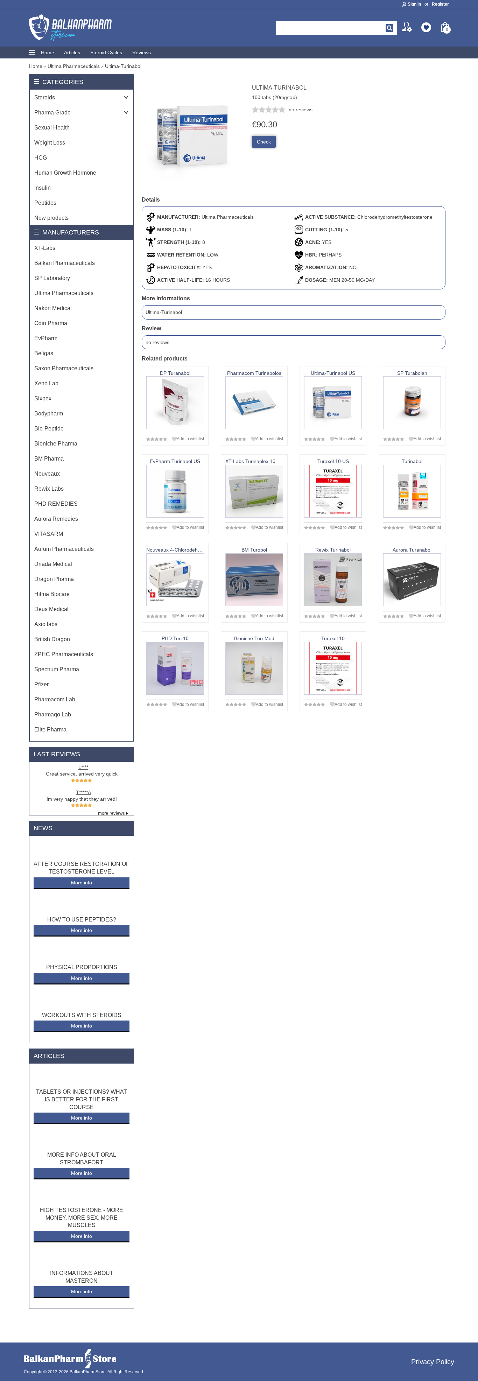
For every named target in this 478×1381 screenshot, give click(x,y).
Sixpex (42, 398)
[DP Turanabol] (175, 402)
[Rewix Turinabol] (333, 579)
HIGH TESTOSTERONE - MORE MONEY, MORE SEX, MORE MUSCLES (81, 1217)
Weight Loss (49, 143)
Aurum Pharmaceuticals (64, 549)
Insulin (42, 188)
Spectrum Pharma (56, 669)
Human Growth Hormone (65, 173)
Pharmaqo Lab (52, 714)
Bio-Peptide (49, 429)
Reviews (141, 52)
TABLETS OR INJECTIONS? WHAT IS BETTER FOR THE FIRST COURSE (81, 1099)
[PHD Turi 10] (175, 668)
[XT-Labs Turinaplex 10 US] (254, 491)
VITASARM (48, 534)
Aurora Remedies (56, 519)
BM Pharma (49, 459)
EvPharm (45, 338)
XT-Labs (44, 248)
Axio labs (45, 624)
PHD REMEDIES (56, 504)
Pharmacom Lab (54, 699)
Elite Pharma (50, 729)
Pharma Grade (52, 112)
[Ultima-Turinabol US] (333, 402)
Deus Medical (51, 609)
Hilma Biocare (52, 594)
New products (51, 218)
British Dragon (52, 639)
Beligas (43, 353)
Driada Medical (53, 564)
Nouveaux (47, 474)
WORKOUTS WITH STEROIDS (81, 1015)
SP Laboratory (52, 278)
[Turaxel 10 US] (333, 491)
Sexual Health (52, 128)
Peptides (45, 203)
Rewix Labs (49, 489)
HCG (40, 158)
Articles (72, 52)
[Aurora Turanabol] (412, 579)
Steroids (44, 97)
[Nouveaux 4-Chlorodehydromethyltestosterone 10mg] (175, 579)
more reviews (111, 813)
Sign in (414, 4)
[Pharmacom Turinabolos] (254, 402)
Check (264, 142)
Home (47, 52)
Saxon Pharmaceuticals (63, 368)
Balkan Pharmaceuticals (64, 263)
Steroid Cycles (106, 52)
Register (440, 4)
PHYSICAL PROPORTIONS (81, 967)
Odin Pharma (50, 323)
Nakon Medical (53, 308)
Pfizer (41, 684)
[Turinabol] (412, 491)
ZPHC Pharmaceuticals (63, 654)
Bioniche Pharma (55, 444)
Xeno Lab (46, 383)
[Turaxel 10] (333, 668)
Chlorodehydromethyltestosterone (395, 217)
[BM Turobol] (254, 579)
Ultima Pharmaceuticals (63, 293)
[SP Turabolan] (412, 402)
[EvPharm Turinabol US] (175, 491)
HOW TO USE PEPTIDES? (81, 920)
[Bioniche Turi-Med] (254, 668)
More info (81, 882)
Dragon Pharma (54, 579)
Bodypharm (48, 413)
